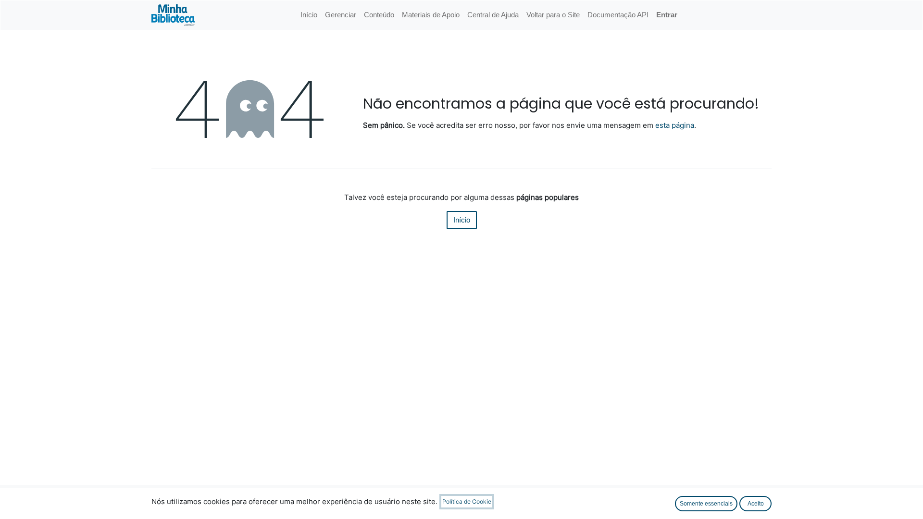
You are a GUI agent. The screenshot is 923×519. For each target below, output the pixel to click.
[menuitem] (309, 15)
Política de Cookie (466, 501)
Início (461, 220)
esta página (674, 125)
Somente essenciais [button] (706, 503)
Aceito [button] (756, 503)
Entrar (666, 15)
